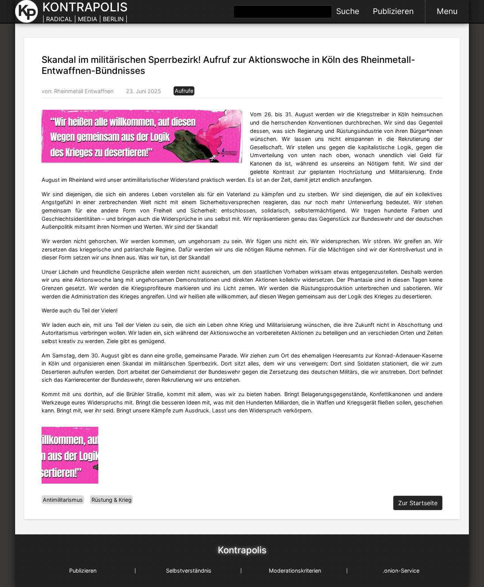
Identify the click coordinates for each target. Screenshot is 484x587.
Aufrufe (184, 91)
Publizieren (393, 11)
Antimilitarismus (63, 499)
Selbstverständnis (188, 570)
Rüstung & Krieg (112, 499)
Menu (447, 11)
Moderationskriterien (295, 570)
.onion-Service (401, 570)
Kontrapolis (242, 550)
